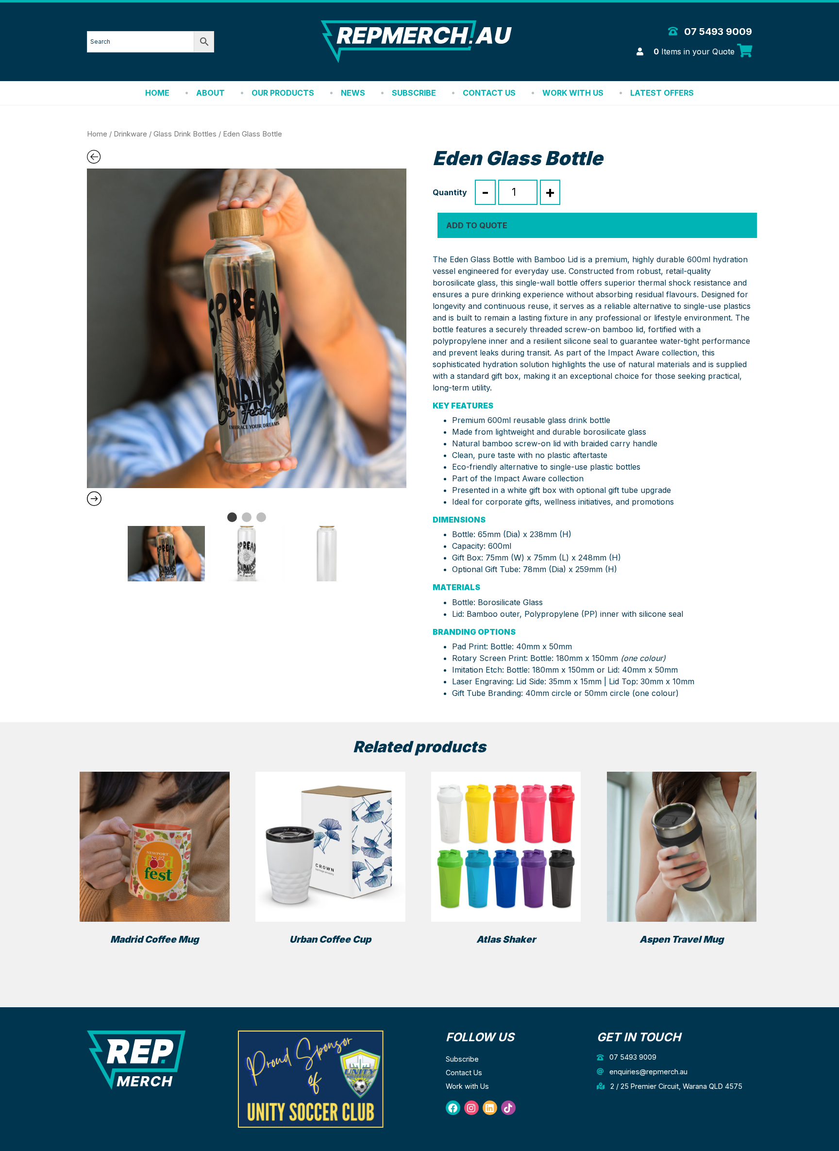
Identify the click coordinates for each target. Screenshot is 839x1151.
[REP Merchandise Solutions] (136, 1059)
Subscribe (414, 93)
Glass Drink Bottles (185, 134)
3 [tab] (261, 517)
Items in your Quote (695, 51)
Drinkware (130, 134)
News (353, 93)
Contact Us (489, 93)
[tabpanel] (246, 328)
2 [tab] (247, 517)
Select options (154, 957)
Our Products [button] (283, 93)
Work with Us (573, 93)
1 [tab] (232, 517)
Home (157, 93)
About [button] (210, 93)
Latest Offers (662, 93)
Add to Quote (476, 225)
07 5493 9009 (717, 31)
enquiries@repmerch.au (647, 1071)
